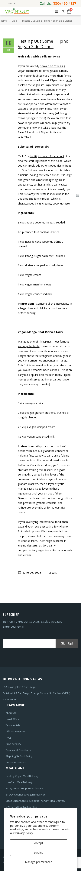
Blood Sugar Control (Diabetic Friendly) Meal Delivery (35, 800)
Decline (38, 852)
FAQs (8, 737)
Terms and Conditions (18, 750)
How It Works (13, 719)
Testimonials (13, 725)
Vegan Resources (16, 762)
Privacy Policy (13, 744)
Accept (38, 843)
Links (10, 3)
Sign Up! (67, 643)
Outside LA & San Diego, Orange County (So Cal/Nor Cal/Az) (36, 693)
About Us (11, 713)
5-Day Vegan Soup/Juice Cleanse (24, 788)
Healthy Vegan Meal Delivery (22, 776)
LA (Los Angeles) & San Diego (19, 687)
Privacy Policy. (24, 833)
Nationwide (9, 699)
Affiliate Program (15, 731)
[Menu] (56, 11)
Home (3, 21)
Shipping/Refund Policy (19, 756)
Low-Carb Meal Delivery (19, 782)
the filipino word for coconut (47, 156)
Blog (14, 21)
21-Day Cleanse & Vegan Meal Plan (26, 794)
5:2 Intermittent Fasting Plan (21, 807)
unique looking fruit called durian (40, 175)
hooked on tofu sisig (52, 66)
